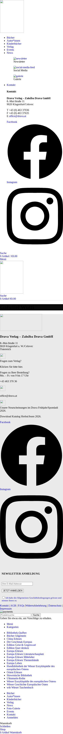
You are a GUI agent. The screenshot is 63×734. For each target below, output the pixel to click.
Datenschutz (54, 605)
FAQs (21, 605)
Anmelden (12, 717)
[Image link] (21, 329)
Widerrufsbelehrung (36, 605)
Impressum (6, 608)
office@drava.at (17, 116)
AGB (13, 605)
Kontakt (4, 605)
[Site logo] (12, 31)
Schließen (5, 726)
